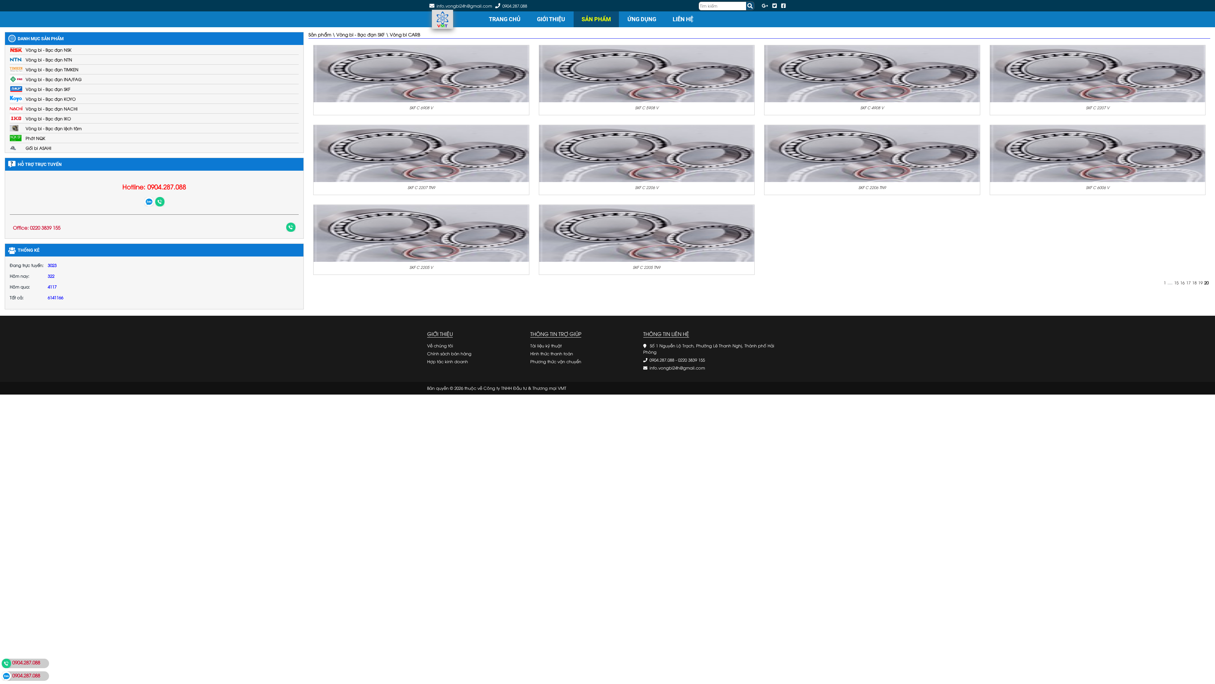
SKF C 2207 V (1097, 107)
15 (1176, 282)
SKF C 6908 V (421, 107)
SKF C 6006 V (1097, 187)
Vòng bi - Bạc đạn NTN (49, 59)
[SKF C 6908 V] (421, 73)
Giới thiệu (551, 19)
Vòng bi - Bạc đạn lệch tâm (54, 128)
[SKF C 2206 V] (647, 153)
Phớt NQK (35, 138)
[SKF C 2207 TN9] (421, 153)
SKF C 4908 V (872, 107)
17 (1188, 282)
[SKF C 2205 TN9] (647, 233)
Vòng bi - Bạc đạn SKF (48, 89)
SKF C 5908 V (646, 107)
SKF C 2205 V (421, 267)
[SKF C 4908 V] (872, 73)
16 (1182, 282)
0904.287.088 (514, 6)
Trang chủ (504, 19)
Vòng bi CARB (405, 34)
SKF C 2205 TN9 (646, 267)
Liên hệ (683, 19)
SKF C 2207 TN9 (421, 187)
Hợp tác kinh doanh (447, 361)
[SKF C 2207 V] (1098, 73)
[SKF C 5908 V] (647, 73)
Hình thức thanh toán (551, 353)
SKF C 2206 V (646, 187)
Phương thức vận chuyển (555, 361)
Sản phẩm (596, 19)
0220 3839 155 (691, 360)
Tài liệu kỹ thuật (546, 345)
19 (1200, 282)
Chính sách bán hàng (449, 353)
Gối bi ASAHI (38, 148)
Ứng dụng (641, 19)
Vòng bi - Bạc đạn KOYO (51, 99)
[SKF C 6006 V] (1098, 153)
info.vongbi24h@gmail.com (677, 367)
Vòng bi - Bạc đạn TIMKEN (52, 69)
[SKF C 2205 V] (421, 233)
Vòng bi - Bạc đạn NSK (49, 50)
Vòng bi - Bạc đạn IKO (48, 118)
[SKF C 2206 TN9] (872, 153)
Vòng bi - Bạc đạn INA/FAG (54, 79)
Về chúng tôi (440, 345)
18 (1194, 282)
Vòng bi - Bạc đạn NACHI (52, 108)
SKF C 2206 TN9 (872, 187)
